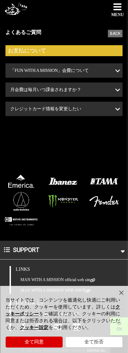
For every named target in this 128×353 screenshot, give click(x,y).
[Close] (121, 293)
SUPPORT (25, 249)
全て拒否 (93, 341)
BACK (115, 33)
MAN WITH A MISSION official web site (55, 279)
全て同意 (34, 341)
